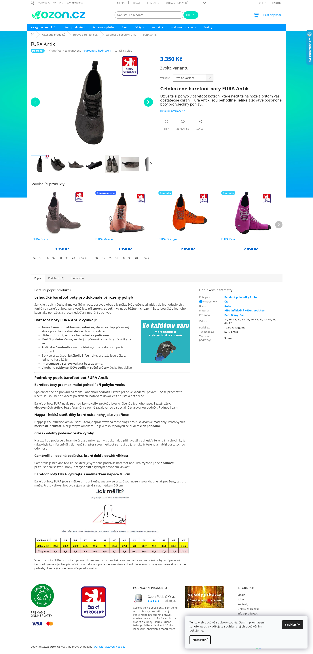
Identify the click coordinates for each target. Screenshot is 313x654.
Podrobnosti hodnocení (97, 50)
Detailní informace (171, 111)
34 (34, 258)
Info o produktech (248, 613)
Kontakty (153, 3)
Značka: (123, 50)
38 (60, 258)
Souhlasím (292, 625)
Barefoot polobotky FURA (240, 297)
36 (47, 258)
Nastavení (200, 640)
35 (40, 258)
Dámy (234, 315)
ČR (226, 301)
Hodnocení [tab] (78, 278)
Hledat (191, 15)
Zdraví (136, 3)
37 (53, 258)
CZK (261, 3)
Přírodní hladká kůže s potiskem (244, 310)
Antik (227, 306)
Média (120, 3)
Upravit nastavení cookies (109, 646)
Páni (242, 315)
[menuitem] (43, 27)
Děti (226, 315)
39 (66, 258)
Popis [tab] (37, 278)
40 (73, 258)
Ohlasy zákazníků (177, 3)
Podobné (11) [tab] (56, 278)
